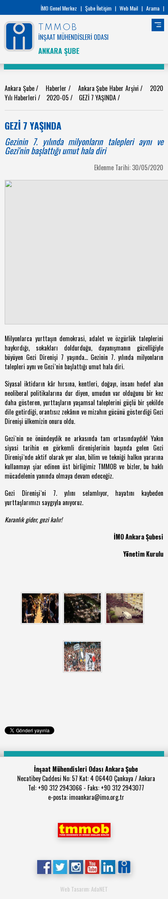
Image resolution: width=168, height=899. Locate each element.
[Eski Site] (124, 866)
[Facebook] (44, 866)
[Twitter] (60, 866)
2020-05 (58, 97)
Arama (152, 8)
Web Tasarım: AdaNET (84, 889)
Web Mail (129, 8)
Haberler (57, 88)
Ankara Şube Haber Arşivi (109, 88)
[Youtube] (92, 866)
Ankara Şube (20, 88)
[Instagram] (76, 866)
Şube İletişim (98, 8)
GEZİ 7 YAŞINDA (98, 97)
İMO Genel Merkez (59, 8)
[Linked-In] (108, 866)
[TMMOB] (84, 829)
